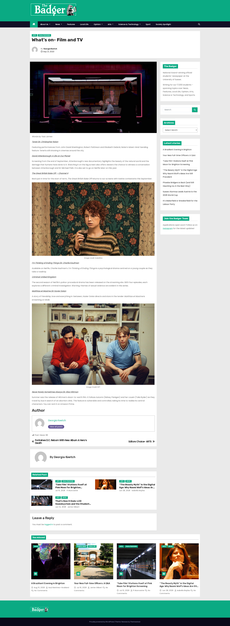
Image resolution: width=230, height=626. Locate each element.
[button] (199, 24)
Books (128, 481)
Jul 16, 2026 (82, 587)
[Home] (34, 24)
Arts (110, 24)
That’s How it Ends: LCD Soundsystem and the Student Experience (72, 504)
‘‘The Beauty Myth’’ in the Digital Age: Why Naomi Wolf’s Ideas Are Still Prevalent (137, 487)
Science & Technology (128, 24)
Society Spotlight (163, 24)
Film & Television (44, 35)
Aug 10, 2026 (39, 587)
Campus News (81, 546)
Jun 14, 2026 (60, 507)
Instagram (168, 228)
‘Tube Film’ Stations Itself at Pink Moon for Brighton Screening (71, 487)
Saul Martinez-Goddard (58, 587)
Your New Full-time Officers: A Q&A (179, 155)
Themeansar (135, 622)
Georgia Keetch (50, 49)
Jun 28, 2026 (124, 490)
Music (65, 497)
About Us (44, 24)
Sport (148, 24)
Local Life (84, 24)
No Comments (40, 590)
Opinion (97, 24)
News (58, 24)
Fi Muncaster (72, 490)
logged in (48, 524)
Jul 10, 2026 (60, 490)
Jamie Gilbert (73, 507)
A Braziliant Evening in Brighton (177, 149)
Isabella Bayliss (138, 490)
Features (71, 24)
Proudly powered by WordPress (102, 622)
